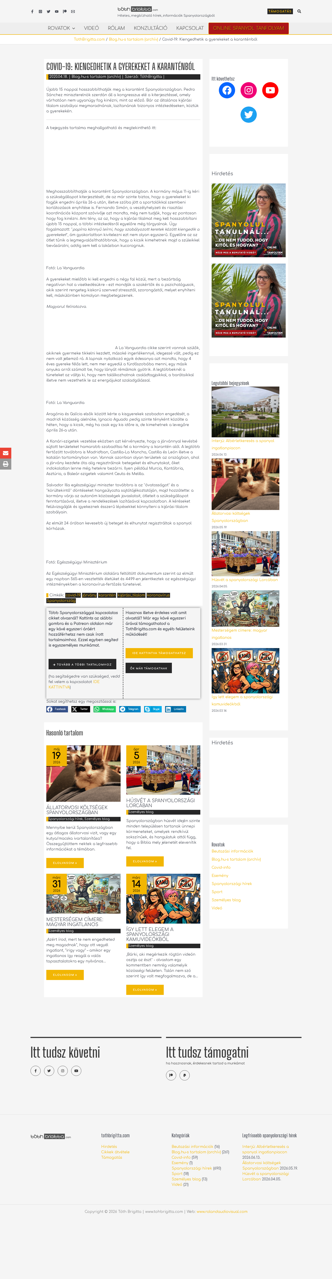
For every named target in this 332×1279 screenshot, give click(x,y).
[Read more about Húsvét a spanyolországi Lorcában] (163, 770)
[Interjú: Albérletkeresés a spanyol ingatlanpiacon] (245, 412)
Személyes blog (97, 819)
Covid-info (221, 868)
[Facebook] (32, 11)
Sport (217, 892)
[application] (72, 28)
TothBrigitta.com (89, 39)
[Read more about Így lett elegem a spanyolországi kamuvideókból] (163, 899)
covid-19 (73, 595)
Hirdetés (109, 1147)
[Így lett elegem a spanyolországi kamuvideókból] (245, 671)
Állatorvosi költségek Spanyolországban (77, 810)
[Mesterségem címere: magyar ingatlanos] (245, 608)
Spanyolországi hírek (65, 819)
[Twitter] (48, 11)
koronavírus (158, 595)
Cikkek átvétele (115, 1152)
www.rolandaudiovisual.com (222, 1212)
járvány (89, 595)
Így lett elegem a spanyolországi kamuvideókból (149, 934)
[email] (73, 11)
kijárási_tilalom (131, 595)
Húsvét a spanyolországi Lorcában (160, 803)
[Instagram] (40, 11)
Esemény (220, 876)
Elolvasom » (65, 863)
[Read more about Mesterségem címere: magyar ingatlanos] (83, 894)
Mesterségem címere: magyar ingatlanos (74, 922)
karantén (107, 595)
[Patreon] (65, 11)
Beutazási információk (232, 851)
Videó (217, 908)
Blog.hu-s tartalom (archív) (133, 39)
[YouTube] (56, 11)
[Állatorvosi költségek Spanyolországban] (245, 484)
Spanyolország (61, 601)
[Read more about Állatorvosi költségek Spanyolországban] (83, 773)
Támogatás (111, 1158)
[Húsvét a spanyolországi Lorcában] (245, 553)
